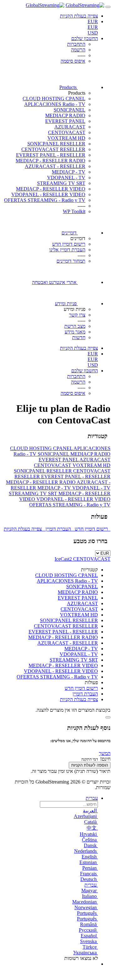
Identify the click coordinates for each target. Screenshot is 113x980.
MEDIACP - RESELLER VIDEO (50, 188)
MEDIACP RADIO (65, 115)
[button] (104, 753)
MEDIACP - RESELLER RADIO (50, 160)
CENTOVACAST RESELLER (53, 149)
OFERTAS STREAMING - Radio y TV (44, 200)
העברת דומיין (58, 529)
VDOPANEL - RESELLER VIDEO (48, 194)
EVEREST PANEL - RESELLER (50, 155)
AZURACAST (69, 126)
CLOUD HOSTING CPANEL (54, 98)
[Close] (107, 717)
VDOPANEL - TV (66, 177)
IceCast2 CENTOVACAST (82, 559)
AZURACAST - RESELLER (55, 166)
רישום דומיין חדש (91, 529)
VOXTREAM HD (66, 138)
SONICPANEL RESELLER (56, 143)
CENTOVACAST (66, 132)
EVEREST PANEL (65, 121)
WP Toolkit (74, 211)
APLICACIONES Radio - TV (54, 104)
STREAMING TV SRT (61, 183)
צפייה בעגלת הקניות (24, 529)
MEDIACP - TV (68, 172)
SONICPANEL (69, 110)
